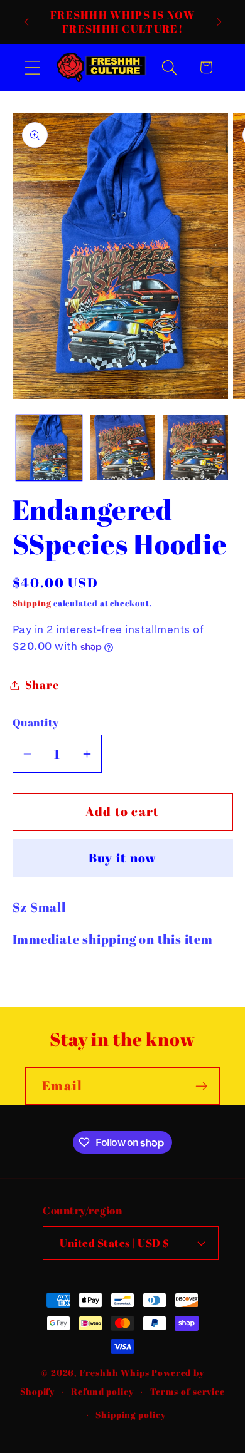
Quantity (36, 722)
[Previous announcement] (26, 22)
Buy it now (123, 857)
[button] (32, 67)
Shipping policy (130, 1414)
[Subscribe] (201, 1086)
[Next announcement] (219, 22)
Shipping (32, 603)
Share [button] (42, 684)
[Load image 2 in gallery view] (122, 447)
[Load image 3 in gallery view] (195, 447)
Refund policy (102, 1391)
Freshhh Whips (115, 1372)
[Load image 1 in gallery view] (49, 447)
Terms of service (188, 1391)
